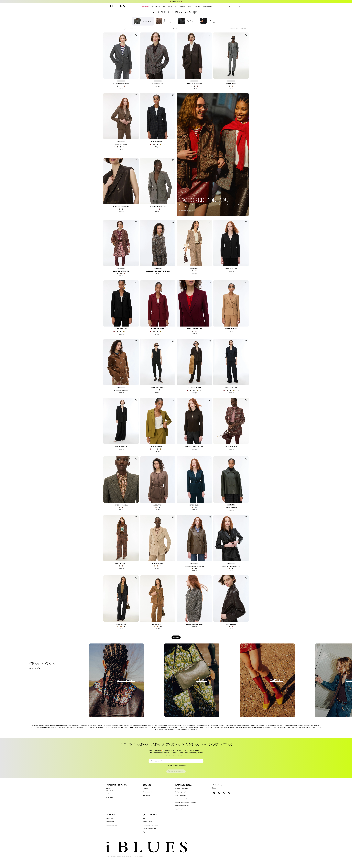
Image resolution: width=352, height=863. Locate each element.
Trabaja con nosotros (112, 825)
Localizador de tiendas (112, 794)
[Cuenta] (235, 6)
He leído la (177, 765)
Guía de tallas (147, 795)
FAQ (144, 818)
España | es (218, 785)
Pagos (144, 832)
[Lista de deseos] (240, 6)
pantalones (273, 725)
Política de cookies (180, 795)
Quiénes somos (110, 818)
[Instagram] (213, 793)
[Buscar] (230, 6)
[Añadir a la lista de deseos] (136, 34)
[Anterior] (106, 56)
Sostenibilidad (110, 822)
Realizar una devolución (149, 828)
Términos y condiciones (181, 788)
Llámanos (108, 788)
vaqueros (159, 727)
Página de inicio (108, 29)
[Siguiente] (135, 56)
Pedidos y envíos (147, 822)
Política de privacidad (181, 792)
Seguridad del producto (182, 805)
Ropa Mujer (117, 29)
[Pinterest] (223, 793)
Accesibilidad (179, 809)
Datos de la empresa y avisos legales (185, 802)
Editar (214, 788)
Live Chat (145, 788)
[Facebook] (218, 793)
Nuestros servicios (148, 792)
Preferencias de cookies (181, 799)
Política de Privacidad (180, 765)
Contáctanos (109, 797)
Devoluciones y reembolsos (150, 825)
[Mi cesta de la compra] (245, 6)
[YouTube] (228, 793)
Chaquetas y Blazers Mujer (129, 29)
